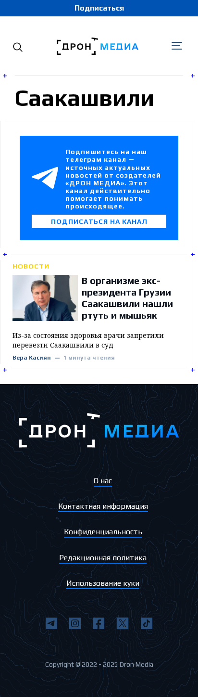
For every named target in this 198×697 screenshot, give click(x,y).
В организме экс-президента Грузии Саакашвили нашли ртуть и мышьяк (127, 298)
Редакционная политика (103, 557)
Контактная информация (103, 506)
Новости (31, 266)
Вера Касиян (31, 358)
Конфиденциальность (103, 531)
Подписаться (99, 8)
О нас (103, 480)
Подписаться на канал (99, 221)
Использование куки (102, 583)
